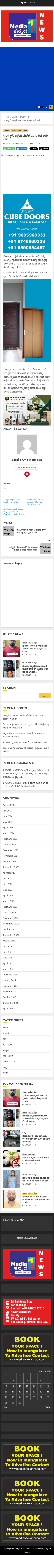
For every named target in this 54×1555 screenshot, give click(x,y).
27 (41, 1397)
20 (41, 1391)
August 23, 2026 (32, 655)
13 (41, 1386)
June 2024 (7, 952)
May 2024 (7, 957)
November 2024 (11, 923)
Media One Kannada (14, 144)
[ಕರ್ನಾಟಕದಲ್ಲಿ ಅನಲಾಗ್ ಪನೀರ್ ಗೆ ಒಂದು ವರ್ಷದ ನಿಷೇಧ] (11, 1159)
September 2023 (11, 1003)
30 (13, 1402)
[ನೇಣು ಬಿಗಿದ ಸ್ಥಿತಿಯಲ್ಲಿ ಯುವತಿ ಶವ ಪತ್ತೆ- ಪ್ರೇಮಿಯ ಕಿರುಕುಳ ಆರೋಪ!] (11, 1179)
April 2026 (8, 827)
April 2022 (8, 1008)
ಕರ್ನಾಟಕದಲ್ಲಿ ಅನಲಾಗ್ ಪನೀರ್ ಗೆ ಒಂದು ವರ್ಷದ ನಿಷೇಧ (25, 742)
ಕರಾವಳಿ (6, 130)
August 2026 (9, 805)
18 (27, 1391)
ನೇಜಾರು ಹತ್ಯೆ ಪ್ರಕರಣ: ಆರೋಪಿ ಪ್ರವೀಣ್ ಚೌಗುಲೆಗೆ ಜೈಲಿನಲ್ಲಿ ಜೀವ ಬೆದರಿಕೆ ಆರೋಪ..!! (35, 669)
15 (6, 1391)
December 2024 (10, 918)
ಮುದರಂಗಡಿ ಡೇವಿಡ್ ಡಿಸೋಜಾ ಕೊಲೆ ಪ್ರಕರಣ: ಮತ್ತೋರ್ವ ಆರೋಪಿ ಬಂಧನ (36, 1199)
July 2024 (7, 946)
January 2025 (9, 912)
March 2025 (8, 901)
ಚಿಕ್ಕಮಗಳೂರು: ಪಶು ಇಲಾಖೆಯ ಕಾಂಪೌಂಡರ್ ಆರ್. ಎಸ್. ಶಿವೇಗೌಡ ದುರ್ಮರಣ (36, 1138)
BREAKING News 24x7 (13, 1220)
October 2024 (9, 929)
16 (13, 1391)
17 (20, 1391)
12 (34, 1386)
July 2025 (7, 878)
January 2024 (9, 980)
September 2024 (11, 935)
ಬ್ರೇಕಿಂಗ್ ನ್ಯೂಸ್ (16, 130)
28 (48, 1397)
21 (48, 1391)
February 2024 (10, 974)
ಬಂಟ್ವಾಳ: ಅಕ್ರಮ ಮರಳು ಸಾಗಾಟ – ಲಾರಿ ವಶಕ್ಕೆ (11, 500)
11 (27, 1386)
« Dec (5, 1407)
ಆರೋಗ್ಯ (6, 1027)
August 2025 (9, 872)
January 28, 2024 (33, 144)
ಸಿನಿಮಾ (5, 1072)
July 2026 (7, 810)
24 (20, 1397)
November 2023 (11, 991)
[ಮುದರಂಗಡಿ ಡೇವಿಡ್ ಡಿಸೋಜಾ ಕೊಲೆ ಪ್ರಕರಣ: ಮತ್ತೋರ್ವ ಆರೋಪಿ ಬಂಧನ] (11, 1199)
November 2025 (11, 855)
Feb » (48, 1407)
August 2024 (9, 940)
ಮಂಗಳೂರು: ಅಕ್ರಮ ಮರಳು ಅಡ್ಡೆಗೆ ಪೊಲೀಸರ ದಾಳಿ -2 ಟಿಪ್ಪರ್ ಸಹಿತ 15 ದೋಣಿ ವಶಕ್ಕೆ (14, 511)
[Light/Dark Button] (40, 107)
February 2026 (10, 838)
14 (48, 1386)
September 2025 (11, 867)
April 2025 (8, 895)
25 (27, 1397)
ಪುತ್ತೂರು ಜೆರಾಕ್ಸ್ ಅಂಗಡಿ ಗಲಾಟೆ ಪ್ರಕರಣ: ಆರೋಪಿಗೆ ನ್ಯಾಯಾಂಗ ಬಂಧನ (35, 648)
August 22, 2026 (32, 1145)
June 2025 (7, 884)
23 (13, 1397)
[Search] (45, 106)
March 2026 (8, 833)
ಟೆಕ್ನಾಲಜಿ (6, 1050)
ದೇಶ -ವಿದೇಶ (8, 1055)
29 (6, 1402)
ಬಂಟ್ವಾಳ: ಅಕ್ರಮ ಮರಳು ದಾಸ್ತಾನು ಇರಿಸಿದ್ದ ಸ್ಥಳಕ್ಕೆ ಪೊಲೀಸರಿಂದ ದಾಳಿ (35, 502)
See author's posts (27, 467)
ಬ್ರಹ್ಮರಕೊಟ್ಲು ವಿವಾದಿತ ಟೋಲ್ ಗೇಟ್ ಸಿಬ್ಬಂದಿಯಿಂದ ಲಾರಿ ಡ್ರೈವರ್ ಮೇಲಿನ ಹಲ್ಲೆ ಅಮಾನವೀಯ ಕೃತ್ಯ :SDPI (26, 773)
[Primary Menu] (2, 107)
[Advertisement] (27, 75)
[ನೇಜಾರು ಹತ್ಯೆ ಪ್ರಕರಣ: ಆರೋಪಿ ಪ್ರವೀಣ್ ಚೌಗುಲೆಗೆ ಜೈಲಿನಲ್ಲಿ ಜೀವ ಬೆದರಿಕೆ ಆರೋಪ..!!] (11, 668)
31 (20, 1402)
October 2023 (9, 997)
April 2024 (8, 963)
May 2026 (7, 822)
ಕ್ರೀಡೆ (4, 1038)
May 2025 (7, 889)
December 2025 (10, 850)
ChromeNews (39, 1548)
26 (34, 1397)
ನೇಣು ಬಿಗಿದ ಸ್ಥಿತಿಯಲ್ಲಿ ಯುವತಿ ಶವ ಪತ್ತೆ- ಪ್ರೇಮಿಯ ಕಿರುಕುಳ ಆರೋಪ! (36, 1179)
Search (9, 687)
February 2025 (10, 906)
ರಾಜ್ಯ (25, 130)
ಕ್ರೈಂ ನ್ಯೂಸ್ (7, 1044)
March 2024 (8, 969)
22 (6, 1397)
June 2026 (7, 816)
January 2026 (9, 844)
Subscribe (51, 107)
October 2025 (9, 861)
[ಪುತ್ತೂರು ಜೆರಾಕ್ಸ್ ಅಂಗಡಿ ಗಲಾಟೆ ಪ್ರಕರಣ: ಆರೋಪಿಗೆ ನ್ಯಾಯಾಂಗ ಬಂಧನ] (11, 648)
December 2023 (10, 986)
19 (34, 1391)
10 (20, 1386)
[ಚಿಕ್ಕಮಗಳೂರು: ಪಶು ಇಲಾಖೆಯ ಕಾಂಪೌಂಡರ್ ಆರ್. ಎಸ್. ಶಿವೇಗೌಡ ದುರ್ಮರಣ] (11, 1138)
